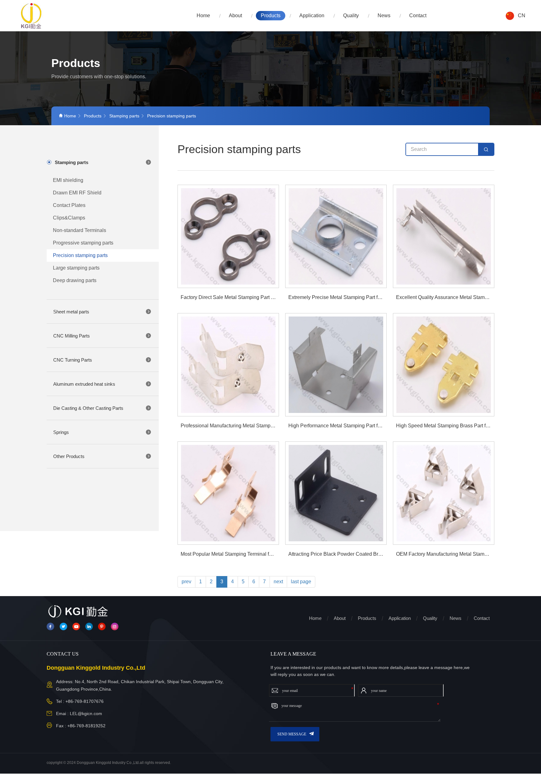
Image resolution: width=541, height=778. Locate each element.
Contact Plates (69, 205)
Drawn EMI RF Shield (77, 192)
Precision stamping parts (171, 115)
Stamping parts (124, 115)
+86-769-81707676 (84, 701)
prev (186, 581)
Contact (417, 15)
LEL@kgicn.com (86, 713)
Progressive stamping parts (83, 242)
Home (203, 15)
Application (311, 15)
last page (301, 581)
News (384, 15)
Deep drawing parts (74, 280)
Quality (351, 15)
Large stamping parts (76, 267)
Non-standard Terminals (79, 230)
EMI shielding (68, 180)
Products (271, 15)
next (278, 581)
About (235, 15)
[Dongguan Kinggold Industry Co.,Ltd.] (31, 16)
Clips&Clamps (69, 217)
